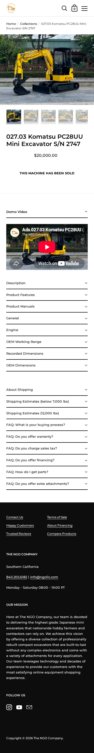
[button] (47, 212)
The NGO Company (48, 738)
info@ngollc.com (44, 577)
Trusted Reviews (18, 534)
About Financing (59, 525)
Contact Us (14, 517)
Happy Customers (20, 525)
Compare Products (61, 534)
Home (11, 24)
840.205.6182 (16, 577)
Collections (28, 24)
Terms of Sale (57, 517)
